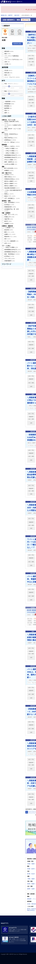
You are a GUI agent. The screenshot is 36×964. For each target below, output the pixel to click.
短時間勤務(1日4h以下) (12, 155)
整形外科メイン (10, 236)
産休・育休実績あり (12, 202)
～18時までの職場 (11, 153)
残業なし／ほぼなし (12, 146)
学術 (6, 110)
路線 (12, 34)
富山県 (33, 873)
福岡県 (28, 888)
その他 (7, 64)
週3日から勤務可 (10, 185)
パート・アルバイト (12, 77)
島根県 (33, 883)
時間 (19, 34)
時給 (11, 91)
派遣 (7, 75)
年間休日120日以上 (11, 179)
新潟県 (28, 873)
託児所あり (9, 204)
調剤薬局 (8, 51)
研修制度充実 (10, 207)
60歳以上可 (9, 216)
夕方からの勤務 (10, 159)
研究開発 (8, 106)
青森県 (33, 863)
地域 (5, 34)
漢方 (7, 238)
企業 (7, 61)
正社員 (8, 70)
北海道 (28, 863)
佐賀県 (33, 888)
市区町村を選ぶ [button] (17, 43)
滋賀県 (33, 878)
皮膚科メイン (9, 234)
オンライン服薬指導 (11, 241)
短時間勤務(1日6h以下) (12, 157)
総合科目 (8, 230)
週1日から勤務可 (10, 181)
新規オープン (9, 196)
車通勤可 (8, 170)
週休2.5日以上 (10, 176)
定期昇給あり (10, 140)
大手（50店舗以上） (12, 198)
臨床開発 (8, 108)
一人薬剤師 (9, 227)
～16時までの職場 (11, 148)
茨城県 (28, 868)
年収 (11, 83)
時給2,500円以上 (10, 137)
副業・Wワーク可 (11, 214)
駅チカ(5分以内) (10, 168)
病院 (7, 53)
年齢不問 (8, 219)
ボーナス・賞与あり (12, 142)
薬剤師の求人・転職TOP (6, 15)
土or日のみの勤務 (10, 164)
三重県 (28, 878)
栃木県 (33, 868)
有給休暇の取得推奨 (12, 188)
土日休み (8, 174)
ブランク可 (9, 258)
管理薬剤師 (9, 103)
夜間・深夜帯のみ (10, 162)
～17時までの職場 (11, 150)
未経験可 (8, 223)
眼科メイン (9, 232)
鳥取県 (28, 883)
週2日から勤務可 (10, 183)
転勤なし (8, 194)
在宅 (7, 243)
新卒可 (8, 221)
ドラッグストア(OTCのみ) (13, 59)
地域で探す (17, 15)
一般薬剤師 (9, 101)
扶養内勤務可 (9, 260)
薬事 (6, 112)
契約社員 (8, 72)
